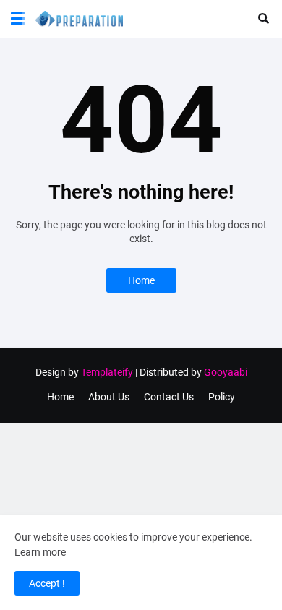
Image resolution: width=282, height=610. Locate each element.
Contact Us (169, 397)
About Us (108, 397)
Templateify (107, 372)
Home (141, 280)
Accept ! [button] (47, 583)
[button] (17, 19)
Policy (221, 397)
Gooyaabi (225, 372)
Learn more (40, 552)
